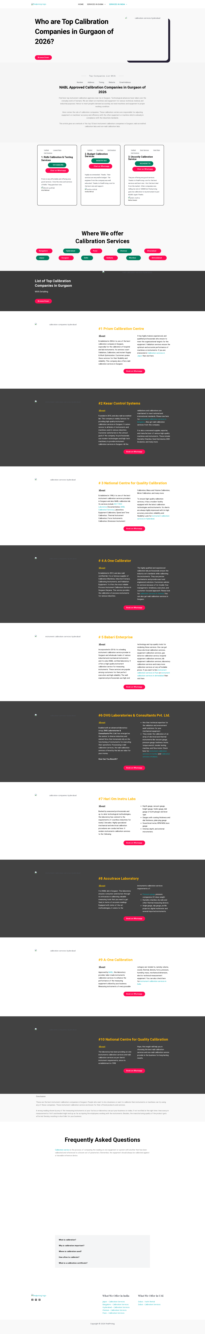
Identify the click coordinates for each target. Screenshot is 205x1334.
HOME (81, 4)
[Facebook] (32, 1300)
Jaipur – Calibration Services (113, 1301)
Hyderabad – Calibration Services (116, 1307)
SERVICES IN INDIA (117, 4)
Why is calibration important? (71, 1246)
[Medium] (36, 1300)
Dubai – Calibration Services (149, 1304)
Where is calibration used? (70, 1251)
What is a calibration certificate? (73, 1263)
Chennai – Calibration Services (114, 1310)
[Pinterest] (39, 1300)
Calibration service (62, 1150)
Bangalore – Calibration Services (115, 1304)
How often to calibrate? (69, 1257)
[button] (104, 4)
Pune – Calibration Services (113, 1313)
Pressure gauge (149, 894)
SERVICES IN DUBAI (95, 4)
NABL (111, 972)
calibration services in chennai (152, 593)
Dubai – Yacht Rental (146, 1301)
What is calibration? (67, 1240)
